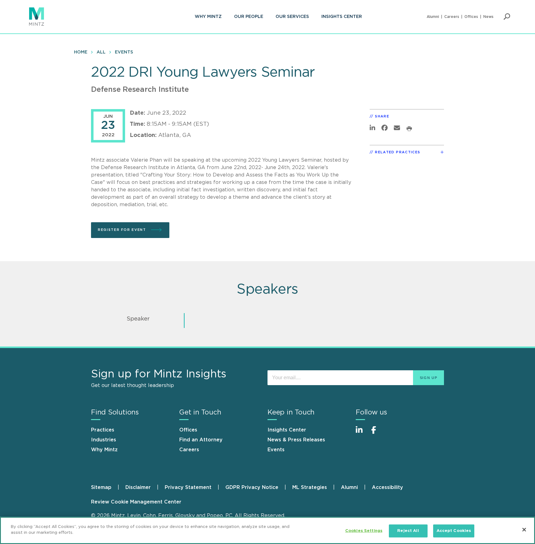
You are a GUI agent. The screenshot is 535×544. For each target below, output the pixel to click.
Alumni (433, 17)
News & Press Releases (296, 439)
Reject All (408, 531)
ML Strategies (309, 487)
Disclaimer (138, 487)
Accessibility (387, 487)
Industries (103, 439)
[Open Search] (507, 16)
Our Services (292, 17)
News (488, 17)
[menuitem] (208, 17)
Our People (248, 17)
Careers (451, 17)
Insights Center (341, 17)
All (101, 52)
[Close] (524, 529)
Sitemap (101, 487)
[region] (267, 530)
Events (124, 52)
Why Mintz (208, 17)
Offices (471, 17)
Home (80, 52)
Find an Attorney (201, 439)
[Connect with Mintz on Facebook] (377, 433)
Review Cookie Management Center (136, 501)
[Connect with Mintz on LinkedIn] (362, 433)
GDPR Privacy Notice (251, 487)
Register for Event (122, 230)
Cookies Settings (363, 531)
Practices (102, 429)
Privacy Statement (188, 487)
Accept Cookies (454, 531)
